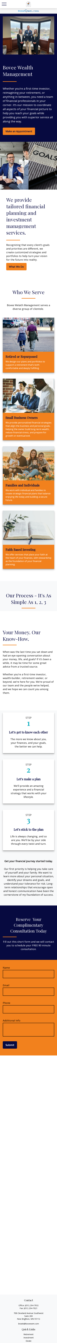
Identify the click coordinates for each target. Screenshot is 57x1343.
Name (6, 967)
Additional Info (11, 1020)
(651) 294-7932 (31, 1305)
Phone (6, 1003)
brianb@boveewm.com (28, 1323)
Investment (29, 1337)
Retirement (28, 1334)
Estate (28, 1341)
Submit (10, 1045)
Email (6, 985)
